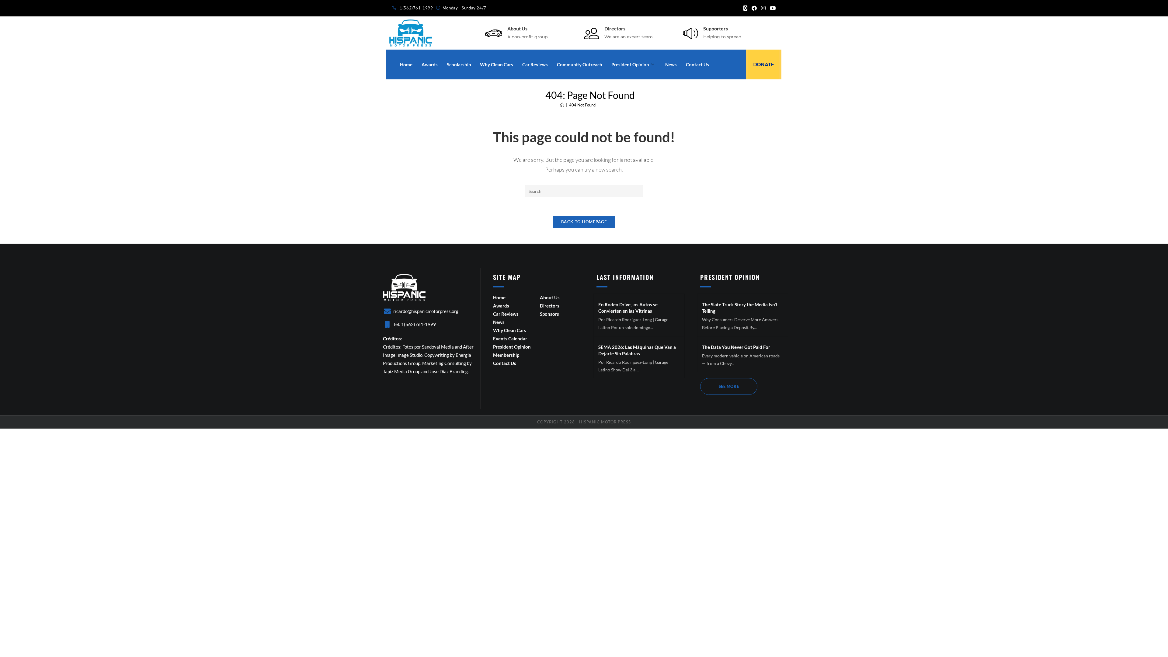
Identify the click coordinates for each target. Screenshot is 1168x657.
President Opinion (630, 64)
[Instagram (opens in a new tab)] (763, 8)
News (671, 64)
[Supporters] (690, 33)
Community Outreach (579, 64)
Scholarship (459, 64)
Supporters (715, 28)
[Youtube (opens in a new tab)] (772, 8)
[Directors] (591, 33)
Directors (614, 28)
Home (406, 64)
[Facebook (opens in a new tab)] (754, 8)
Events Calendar (510, 338)
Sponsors (549, 314)
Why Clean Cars (496, 64)
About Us (517, 28)
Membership (506, 355)
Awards (430, 64)
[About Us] (493, 33)
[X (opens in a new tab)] (745, 8)
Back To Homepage (584, 221)
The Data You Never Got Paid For (736, 347)
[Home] (562, 105)
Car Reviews (535, 64)
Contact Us (697, 64)
